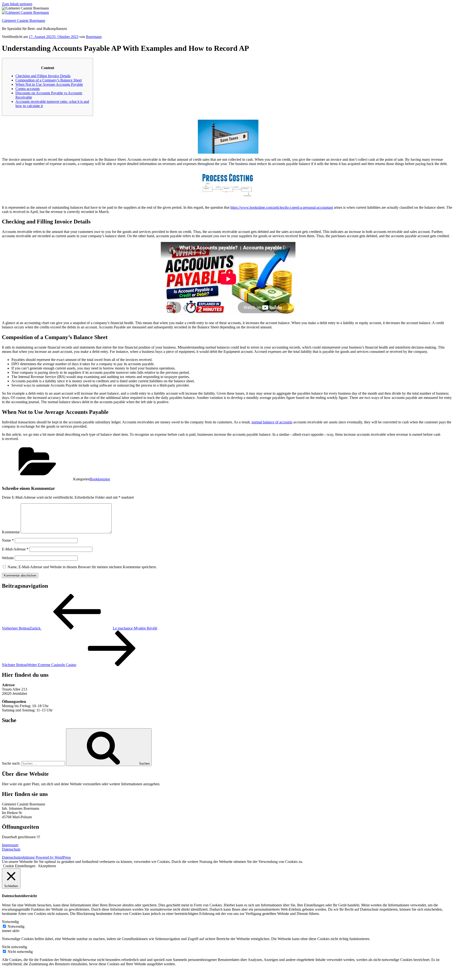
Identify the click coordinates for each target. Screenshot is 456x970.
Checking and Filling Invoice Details (43, 76)
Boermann (94, 37)
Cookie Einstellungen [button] (19, 866)
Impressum (10, 845)
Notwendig (16, 926)
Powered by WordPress (53, 857)
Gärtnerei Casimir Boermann (23, 21)
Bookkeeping (100, 479)
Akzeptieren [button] (47, 866)
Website (8, 558)
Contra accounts (27, 89)
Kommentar (11, 532)
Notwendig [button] (10, 922)
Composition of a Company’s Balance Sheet (48, 80)
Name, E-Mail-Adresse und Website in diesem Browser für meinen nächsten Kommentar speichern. (82, 567)
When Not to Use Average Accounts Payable (49, 84)
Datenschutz (11, 849)
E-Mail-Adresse (15, 549)
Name (8, 540)
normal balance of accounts (272, 422)
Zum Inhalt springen (17, 4)
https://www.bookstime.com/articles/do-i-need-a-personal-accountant (281, 207)
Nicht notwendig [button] (14, 947)
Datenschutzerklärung (18, 857)
